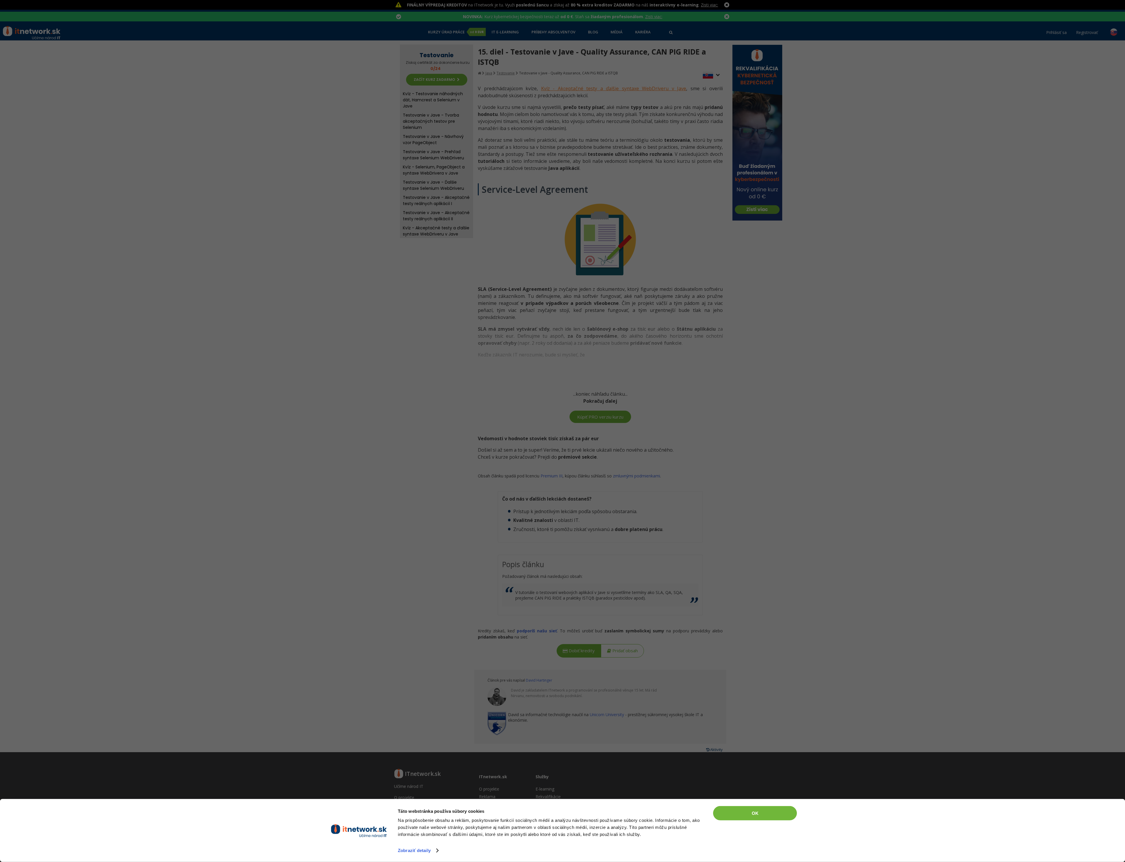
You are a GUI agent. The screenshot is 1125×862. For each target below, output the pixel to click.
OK (755, 813)
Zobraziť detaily (414, 850)
